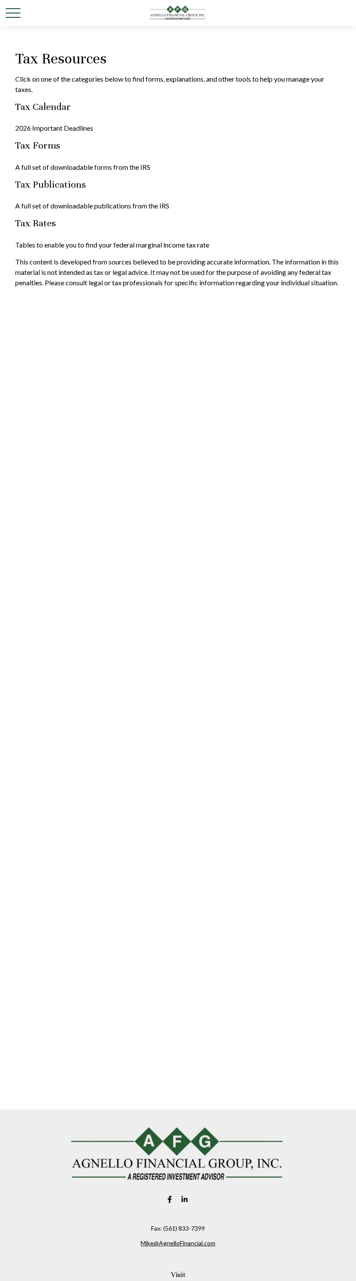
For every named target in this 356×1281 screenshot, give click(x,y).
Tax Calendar (43, 106)
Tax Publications (50, 184)
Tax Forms (37, 145)
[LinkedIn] (185, 1199)
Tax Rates (35, 223)
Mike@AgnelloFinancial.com (178, 1243)
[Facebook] (170, 1199)
